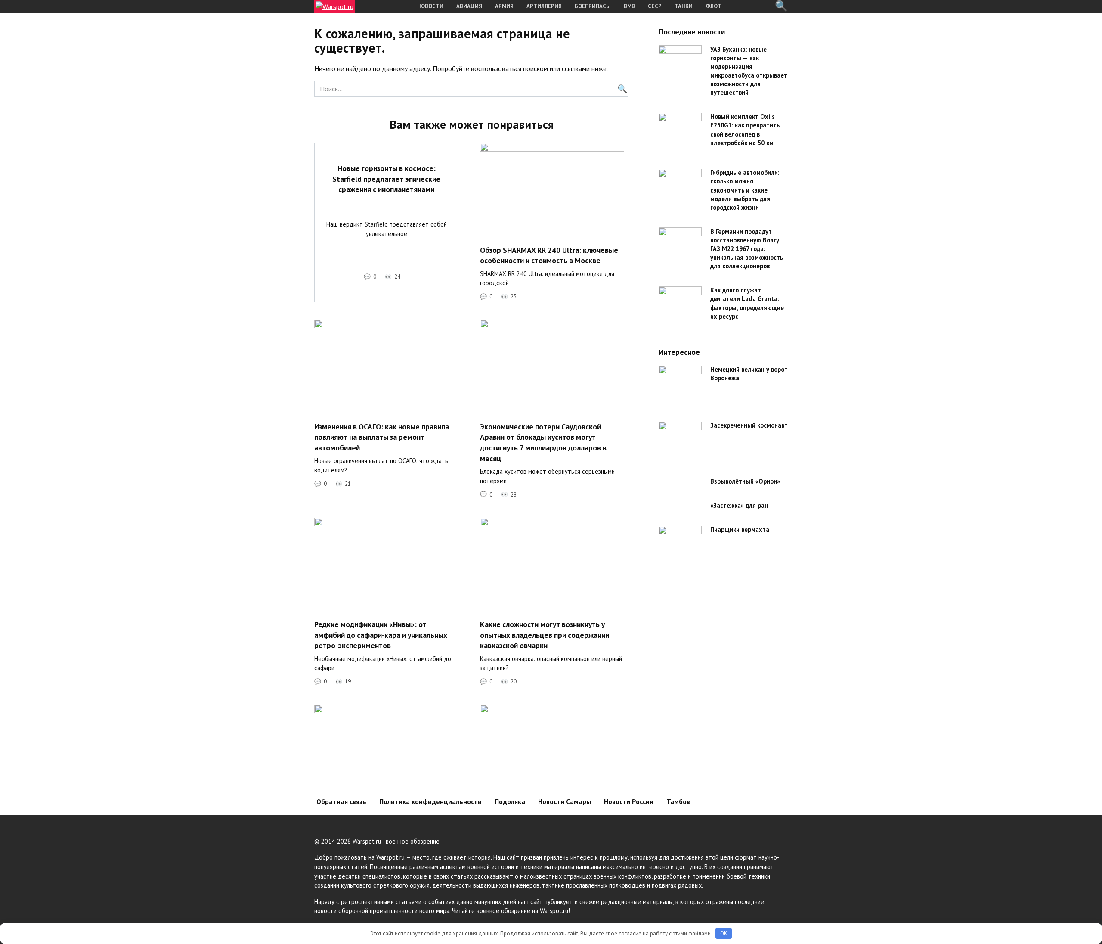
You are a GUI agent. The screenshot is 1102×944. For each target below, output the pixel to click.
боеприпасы (593, 6)
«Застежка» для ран (739, 506)
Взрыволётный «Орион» (745, 482)
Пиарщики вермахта (739, 530)
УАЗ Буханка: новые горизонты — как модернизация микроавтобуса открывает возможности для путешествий (748, 71)
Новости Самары (564, 801)
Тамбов (678, 801)
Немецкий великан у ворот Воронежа (749, 374)
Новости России (628, 801)
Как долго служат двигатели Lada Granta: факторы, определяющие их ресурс (747, 303)
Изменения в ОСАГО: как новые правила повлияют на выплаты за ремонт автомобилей (381, 436)
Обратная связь (341, 801)
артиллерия (544, 6)
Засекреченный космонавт (749, 426)
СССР (655, 6)
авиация (469, 6)
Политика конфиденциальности (430, 801)
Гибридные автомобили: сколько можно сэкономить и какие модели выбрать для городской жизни (744, 190)
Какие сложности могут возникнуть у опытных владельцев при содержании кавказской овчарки (544, 634)
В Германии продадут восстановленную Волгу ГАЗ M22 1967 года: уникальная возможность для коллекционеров (746, 248)
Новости (430, 6)
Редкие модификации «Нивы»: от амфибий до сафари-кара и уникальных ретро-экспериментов (380, 634)
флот (713, 6)
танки (684, 6)
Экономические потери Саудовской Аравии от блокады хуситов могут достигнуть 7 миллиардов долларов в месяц (543, 442)
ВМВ (629, 6)
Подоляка (510, 801)
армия (504, 6)
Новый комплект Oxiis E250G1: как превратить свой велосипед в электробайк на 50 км (745, 130)
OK (723, 933)
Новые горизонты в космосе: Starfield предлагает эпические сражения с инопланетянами (386, 178)
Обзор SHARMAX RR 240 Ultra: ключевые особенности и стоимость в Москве (549, 255)
